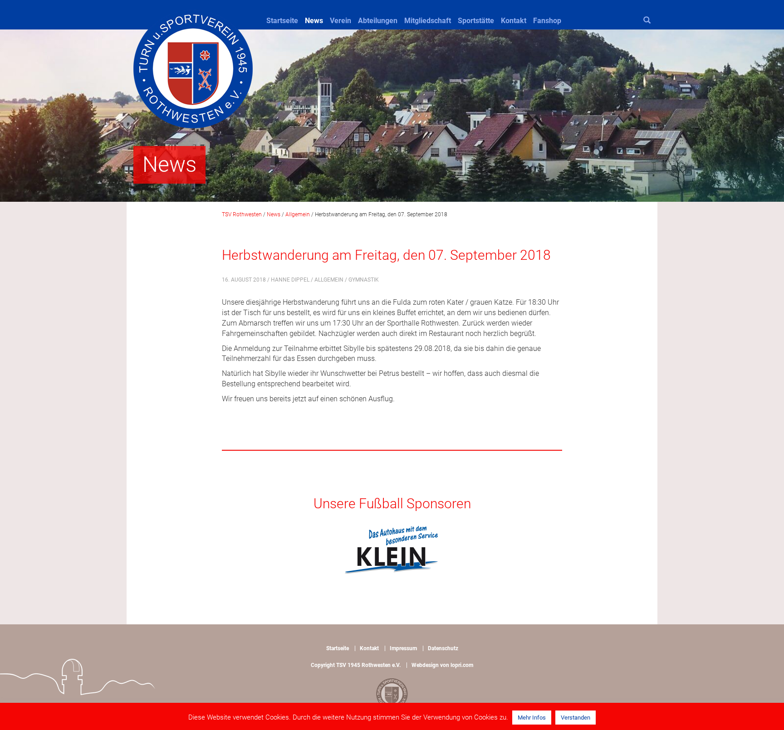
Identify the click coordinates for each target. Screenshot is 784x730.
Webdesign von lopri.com (442, 665)
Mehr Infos (532, 717)
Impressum (403, 648)
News (314, 20)
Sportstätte (476, 20)
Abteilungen (377, 20)
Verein (340, 20)
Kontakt (513, 20)
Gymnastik (363, 280)
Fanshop (547, 20)
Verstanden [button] (575, 717)
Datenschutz (443, 648)
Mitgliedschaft (427, 20)
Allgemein (328, 280)
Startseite (282, 20)
